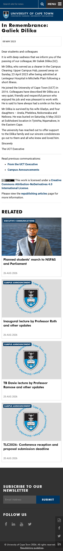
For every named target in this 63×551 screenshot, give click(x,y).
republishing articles (34, 193)
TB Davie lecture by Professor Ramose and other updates (25, 385)
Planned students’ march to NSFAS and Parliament (29, 262)
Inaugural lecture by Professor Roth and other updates (30, 323)
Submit (48, 499)
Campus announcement (17, 282)
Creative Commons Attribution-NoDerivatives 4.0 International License (31, 184)
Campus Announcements (23, 169)
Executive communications (19, 221)
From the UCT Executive (23, 164)
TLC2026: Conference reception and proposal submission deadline (30, 447)
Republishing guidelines (31, 547)
